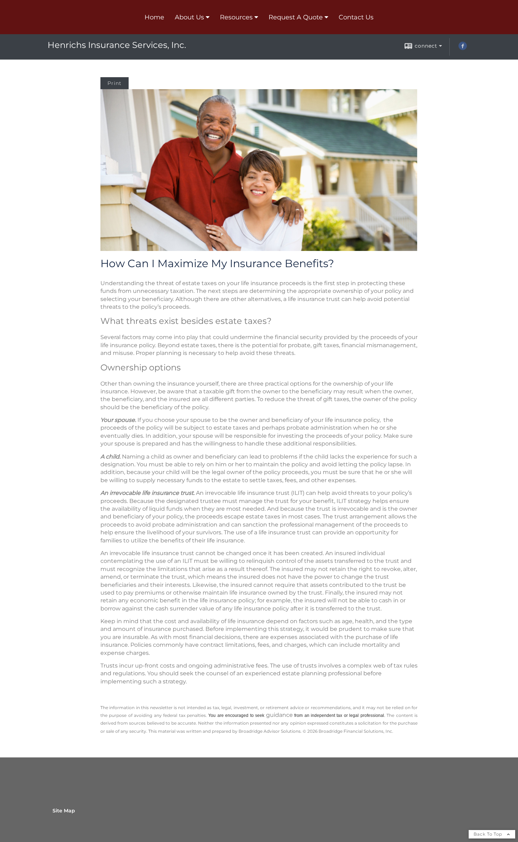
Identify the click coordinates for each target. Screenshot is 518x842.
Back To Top (489, 834)
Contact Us (356, 17)
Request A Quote (296, 17)
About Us (189, 17)
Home (154, 17)
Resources (236, 17)
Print (114, 83)
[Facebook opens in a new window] (462, 48)
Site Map (64, 810)
